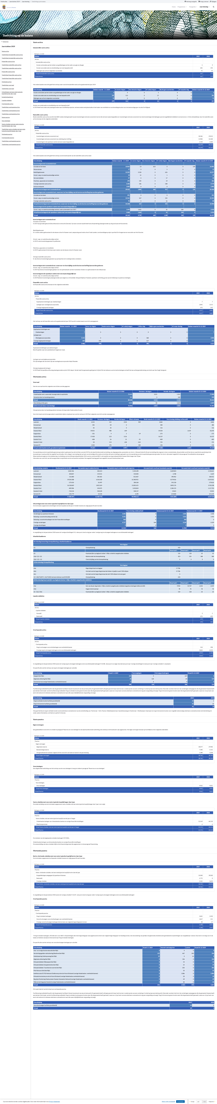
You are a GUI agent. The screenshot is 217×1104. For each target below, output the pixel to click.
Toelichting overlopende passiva (11, 141)
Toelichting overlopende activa (11, 107)
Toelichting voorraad (8, 85)
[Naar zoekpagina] (213, 7)
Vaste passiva (6, 117)
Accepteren (180, 1101)
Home (174, 7)
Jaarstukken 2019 (14, 1)
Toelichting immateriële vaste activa (12, 54)
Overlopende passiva (8, 137)
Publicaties (4, 1)
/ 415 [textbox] (204, 1101)
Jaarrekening (25, 1)
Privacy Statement (54, 1101)
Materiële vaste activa (8, 61)
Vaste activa (5, 51)
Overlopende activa (7, 104)
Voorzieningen (6, 121)
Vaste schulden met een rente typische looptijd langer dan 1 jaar (13, 125)
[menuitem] (190, 1)
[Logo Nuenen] (10, 7)
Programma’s (181, 7)
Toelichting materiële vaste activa (11, 65)
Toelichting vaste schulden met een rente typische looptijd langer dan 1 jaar (13, 130)
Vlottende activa (6, 82)
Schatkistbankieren (7, 97)
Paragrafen (192, 7)
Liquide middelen (7, 100)
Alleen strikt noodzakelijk (168, 1101)
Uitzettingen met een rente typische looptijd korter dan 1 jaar (12, 92)
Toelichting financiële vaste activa (11, 75)
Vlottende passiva (7, 134)
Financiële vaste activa (8, 71)
